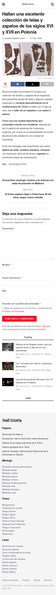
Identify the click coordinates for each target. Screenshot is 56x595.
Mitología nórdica (10, 473)
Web (4, 290)
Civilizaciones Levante (12, 507)
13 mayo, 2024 (36, 38)
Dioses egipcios (9, 562)
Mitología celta (8, 486)
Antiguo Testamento (11, 527)
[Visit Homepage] (28, 4)
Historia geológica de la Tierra (15, 447)
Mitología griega (9, 469)
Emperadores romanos (12, 546)
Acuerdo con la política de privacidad (21, 303)
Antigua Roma (8, 517)
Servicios (48, 580)
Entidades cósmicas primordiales (17, 466)
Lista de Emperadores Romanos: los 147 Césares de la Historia (34, 381)
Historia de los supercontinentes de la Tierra (22, 442)
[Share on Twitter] (32, 84)
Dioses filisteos (9, 571)
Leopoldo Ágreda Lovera (15, 38)
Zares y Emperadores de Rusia (16, 552)
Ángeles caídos (9, 555)
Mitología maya (9, 492)
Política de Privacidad (14, 311)
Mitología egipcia (10, 476)
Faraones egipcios (10, 549)
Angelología (7, 533)
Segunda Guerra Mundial (13, 524)
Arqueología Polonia (17, 164)
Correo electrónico (12, 277)
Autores (37, 580)
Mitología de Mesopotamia (14, 482)
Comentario (9, 228)
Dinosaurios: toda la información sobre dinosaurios (25, 438)
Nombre (7, 264)
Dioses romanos (9, 565)
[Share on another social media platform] (47, 84)
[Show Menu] (3, 4)
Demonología (8, 530)
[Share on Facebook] (18, 84)
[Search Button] (52, 4)
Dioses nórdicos (9, 568)
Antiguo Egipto (8, 514)
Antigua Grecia (9, 511)
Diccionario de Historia (12, 434)
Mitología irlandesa (10, 489)
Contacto (26, 580)
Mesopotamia (8, 504)
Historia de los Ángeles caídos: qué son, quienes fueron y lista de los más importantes (34, 347)
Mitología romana (10, 479)
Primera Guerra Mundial (13, 520)
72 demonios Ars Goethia (13, 559)
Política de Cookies (10, 580)
